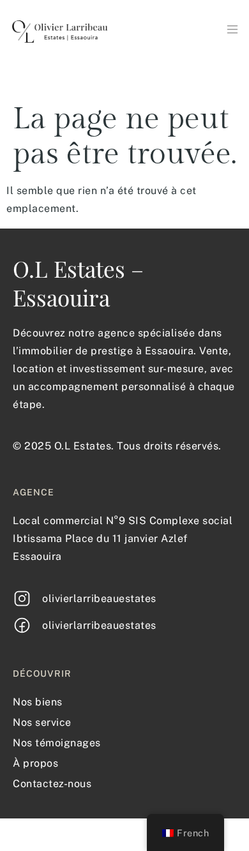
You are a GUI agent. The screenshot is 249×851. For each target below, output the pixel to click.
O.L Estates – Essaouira (78, 282)
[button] (232, 30)
